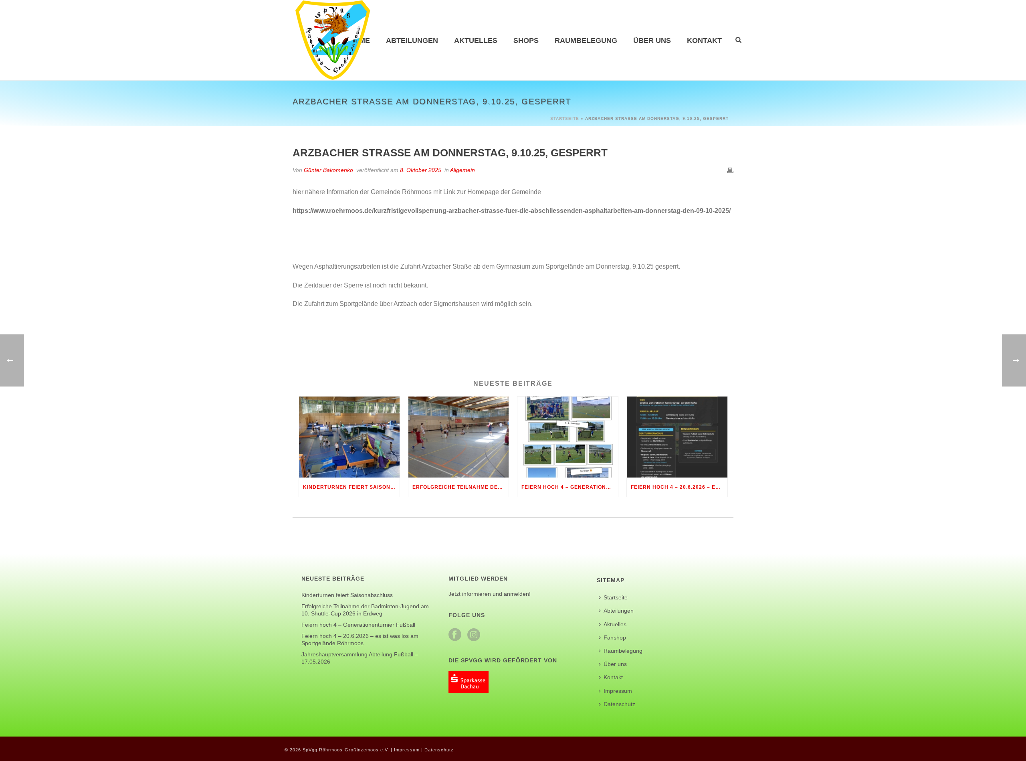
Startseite (564, 118)
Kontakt (704, 40)
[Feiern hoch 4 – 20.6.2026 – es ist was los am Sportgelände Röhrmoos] (677, 437)
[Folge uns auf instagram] (473, 635)
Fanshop (615, 637)
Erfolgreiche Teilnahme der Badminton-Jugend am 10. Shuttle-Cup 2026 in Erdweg (460, 487)
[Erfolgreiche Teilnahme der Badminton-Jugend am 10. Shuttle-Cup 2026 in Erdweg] (458, 437)
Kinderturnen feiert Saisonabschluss (351, 487)
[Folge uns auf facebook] (454, 635)
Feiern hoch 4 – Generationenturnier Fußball (569, 487)
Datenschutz (619, 704)
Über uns (652, 40)
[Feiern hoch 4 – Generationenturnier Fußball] (567, 437)
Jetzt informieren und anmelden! (489, 594)
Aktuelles (475, 40)
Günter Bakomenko (328, 170)
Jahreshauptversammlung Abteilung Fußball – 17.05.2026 (359, 658)
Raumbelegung (586, 40)
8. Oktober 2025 (420, 170)
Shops (526, 40)
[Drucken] (730, 170)
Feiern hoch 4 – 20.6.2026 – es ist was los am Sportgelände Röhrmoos (679, 487)
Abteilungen (412, 40)
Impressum (618, 691)
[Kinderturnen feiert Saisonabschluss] (349, 437)
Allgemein (462, 170)
